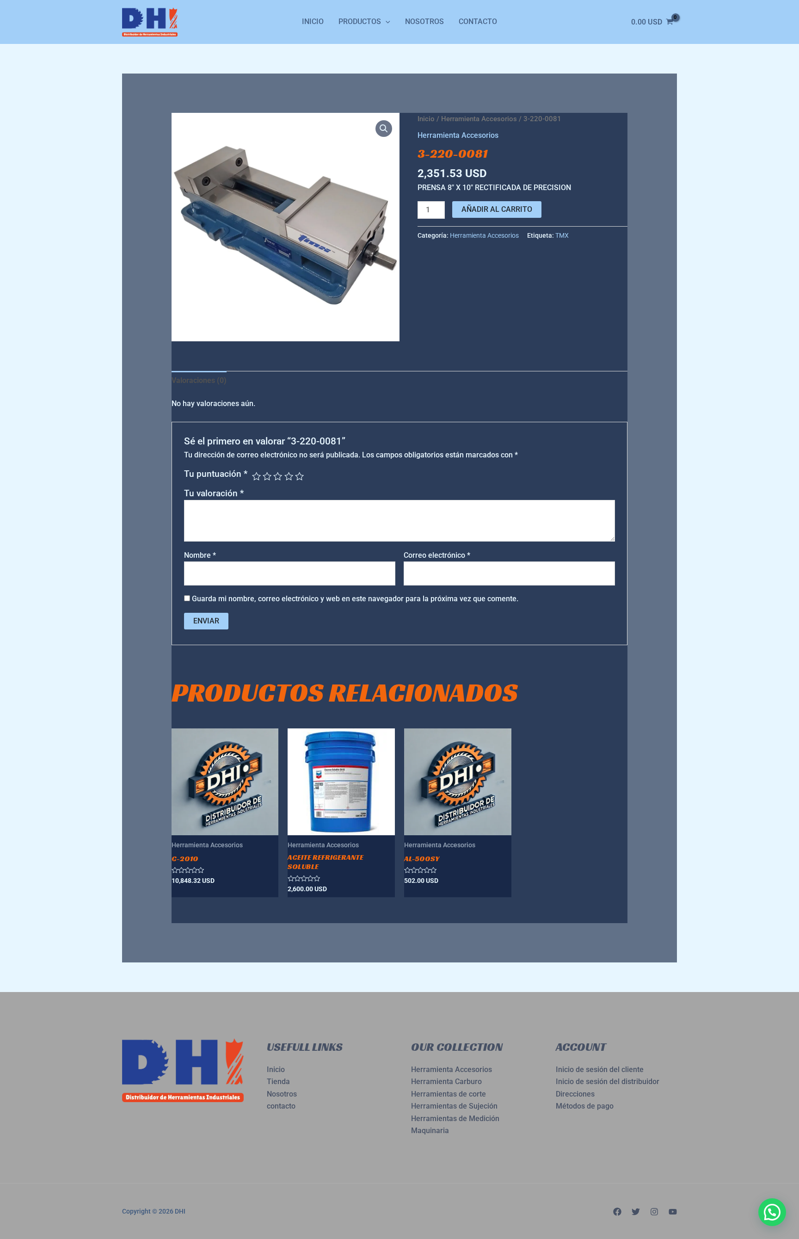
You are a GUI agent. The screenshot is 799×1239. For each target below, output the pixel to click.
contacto (281, 1106)
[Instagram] (654, 1212)
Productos (359, 21)
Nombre (200, 555)
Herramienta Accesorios (479, 119)
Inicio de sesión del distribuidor (607, 1081)
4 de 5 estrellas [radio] (288, 476)
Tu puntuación (215, 473)
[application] (385, 22)
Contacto (478, 21)
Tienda (278, 1081)
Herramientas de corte (448, 1094)
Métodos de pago (585, 1106)
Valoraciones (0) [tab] (199, 380)
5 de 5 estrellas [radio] (299, 476)
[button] (383, 128)
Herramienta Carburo (446, 1081)
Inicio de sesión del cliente (600, 1069)
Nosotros (424, 21)
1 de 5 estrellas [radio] (256, 476)
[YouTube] (673, 1212)
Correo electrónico (437, 555)
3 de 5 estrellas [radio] (277, 476)
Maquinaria (430, 1130)
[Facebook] (617, 1212)
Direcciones (575, 1094)
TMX (562, 236)
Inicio (313, 21)
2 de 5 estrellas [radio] (267, 476)
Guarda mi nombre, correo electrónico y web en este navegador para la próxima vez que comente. (355, 598)
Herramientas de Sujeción (454, 1106)
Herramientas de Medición (455, 1118)
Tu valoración (214, 493)
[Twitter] (636, 1212)
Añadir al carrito (496, 209)
